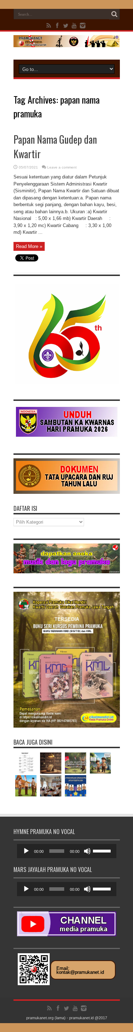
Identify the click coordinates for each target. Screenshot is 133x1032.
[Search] (114, 14)
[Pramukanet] (66, 41)
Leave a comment (62, 167)
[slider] (103, 850)
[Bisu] (87, 851)
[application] (66, 851)
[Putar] (26, 851)
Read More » (29, 246)
